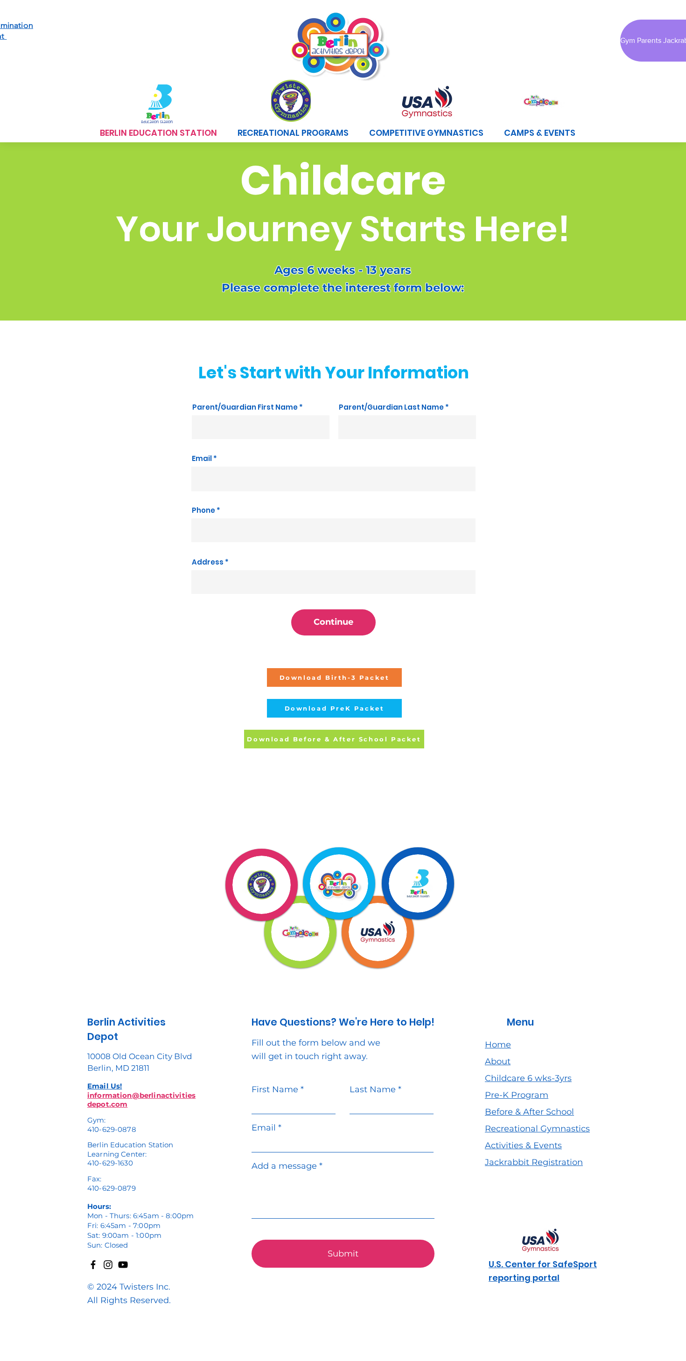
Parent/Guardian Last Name (391, 407)
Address (208, 561)
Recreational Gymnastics (537, 1129)
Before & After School (529, 1112)
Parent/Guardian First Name (245, 407)
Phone (203, 510)
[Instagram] (108, 1264)
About (498, 1061)
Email (202, 458)
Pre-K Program (516, 1095)
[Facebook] (93, 1264)
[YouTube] (123, 1264)
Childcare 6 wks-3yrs (528, 1078)
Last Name (373, 1089)
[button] (293, 132)
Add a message (284, 1166)
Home (498, 1045)
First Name (275, 1089)
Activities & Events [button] (523, 1145)
